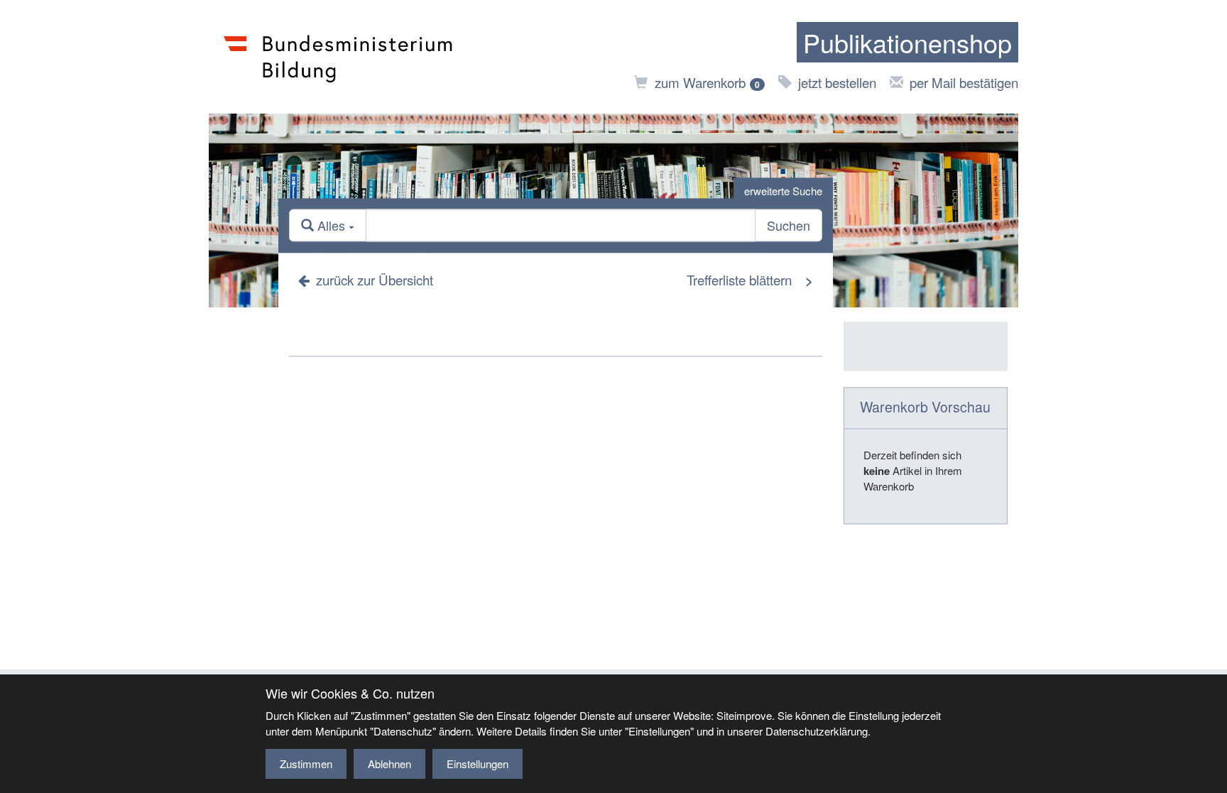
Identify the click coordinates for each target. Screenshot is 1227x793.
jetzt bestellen (837, 82)
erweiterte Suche (783, 190)
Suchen (788, 226)
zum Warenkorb (707, 82)
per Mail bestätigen (964, 82)
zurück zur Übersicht (374, 279)
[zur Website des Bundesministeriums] (338, 56)
